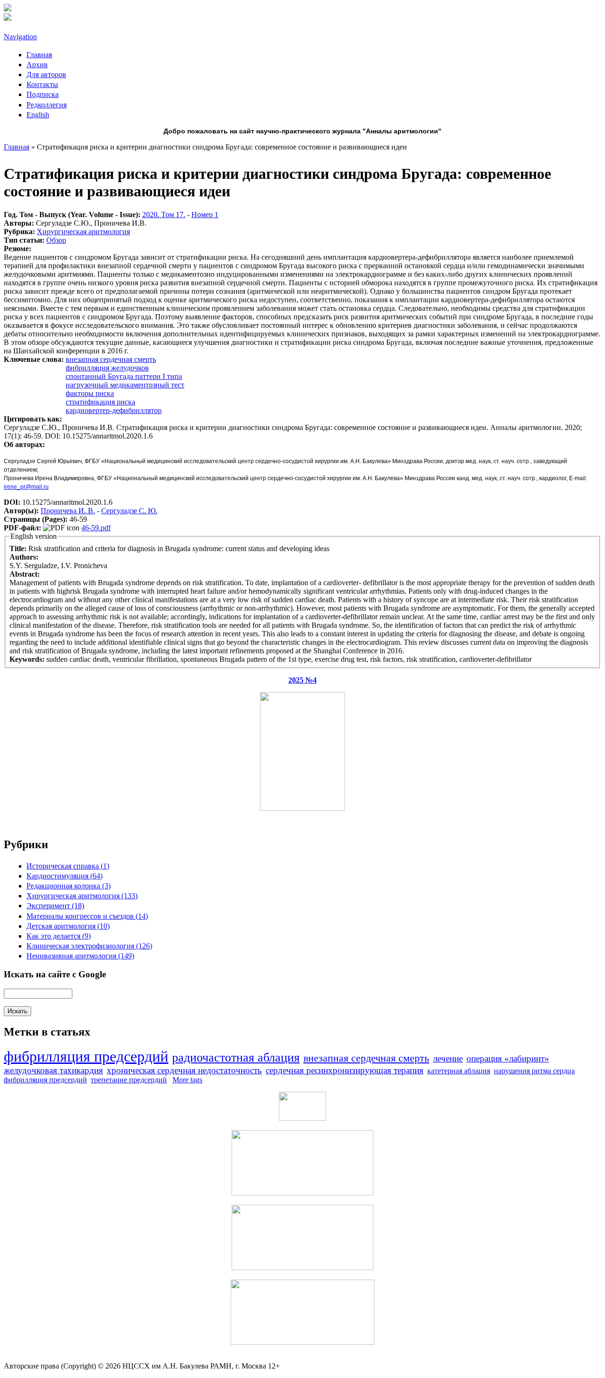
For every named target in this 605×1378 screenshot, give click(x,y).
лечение (448, 1058)
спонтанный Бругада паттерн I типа (124, 376)
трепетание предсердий (129, 1080)
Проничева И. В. (68, 511)
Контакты (42, 84)
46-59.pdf (96, 528)
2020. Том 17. (163, 215)
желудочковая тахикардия (53, 1070)
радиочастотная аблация (236, 1057)
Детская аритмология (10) (68, 926)
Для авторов (46, 74)
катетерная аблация (458, 1071)
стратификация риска (100, 402)
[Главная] (7, 9)
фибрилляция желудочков (107, 368)
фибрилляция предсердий (45, 1080)
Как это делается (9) (58, 936)
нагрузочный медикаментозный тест (125, 385)
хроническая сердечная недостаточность (184, 1070)
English (37, 115)
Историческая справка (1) (67, 866)
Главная (39, 55)
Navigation (20, 37)
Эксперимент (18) (55, 906)
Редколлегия (46, 105)
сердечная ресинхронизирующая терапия (345, 1070)
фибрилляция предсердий (86, 1056)
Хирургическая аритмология (83, 232)
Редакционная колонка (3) (68, 886)
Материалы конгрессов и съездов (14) (87, 916)
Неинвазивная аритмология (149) (80, 956)
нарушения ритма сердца (534, 1071)
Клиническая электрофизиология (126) (89, 946)
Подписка (42, 94)
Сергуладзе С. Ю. (129, 511)
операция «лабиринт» (508, 1058)
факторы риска (90, 393)
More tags (187, 1080)
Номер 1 (204, 215)
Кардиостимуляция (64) (64, 876)
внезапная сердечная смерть (111, 359)
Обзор (56, 240)
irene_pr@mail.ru (26, 486)
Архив (37, 65)
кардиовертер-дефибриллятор (114, 410)
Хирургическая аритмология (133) (82, 896)
